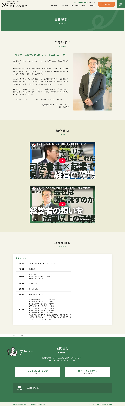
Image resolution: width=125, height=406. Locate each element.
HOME (14, 335)
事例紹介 (84, 5)
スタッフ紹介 (64, 5)
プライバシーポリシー (94, 404)
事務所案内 (54, 5)
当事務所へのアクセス (106, 404)
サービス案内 (75, 5)
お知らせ (92, 5)
